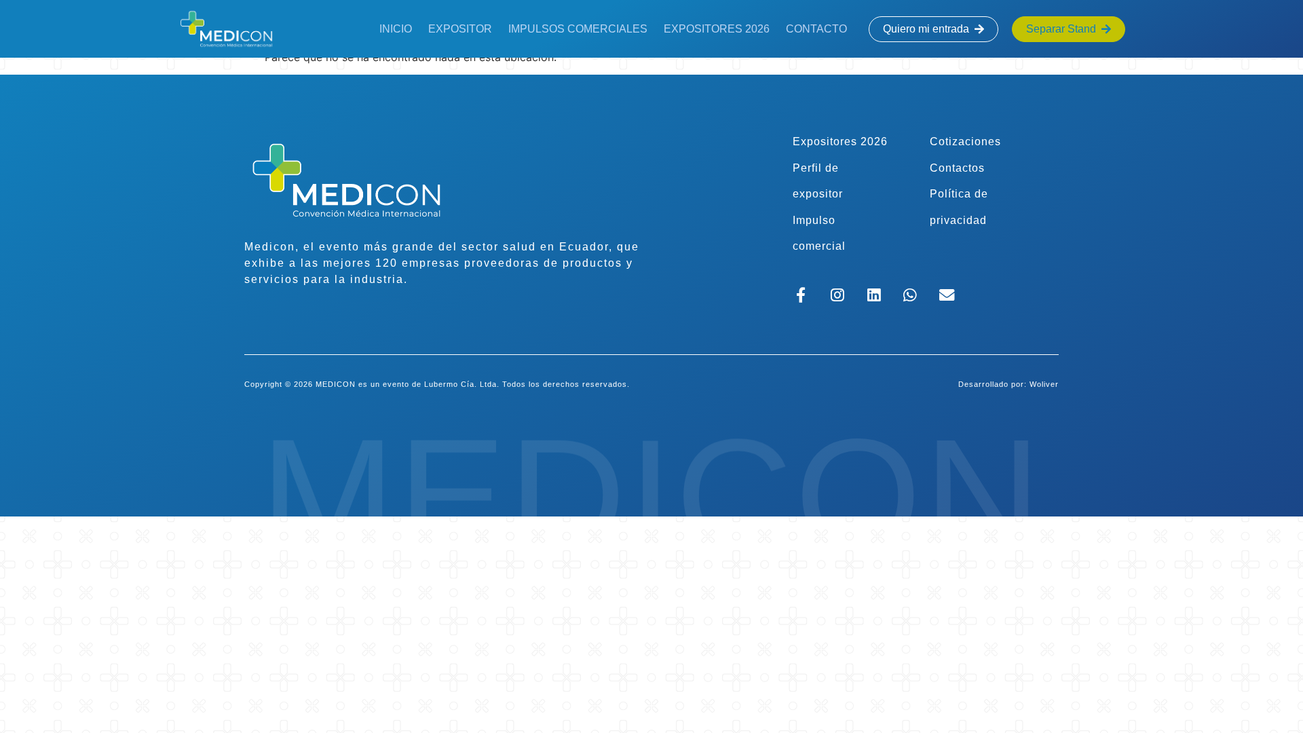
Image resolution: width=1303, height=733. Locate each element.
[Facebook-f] (801, 295)
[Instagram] (837, 295)
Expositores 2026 (717, 29)
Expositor (460, 29)
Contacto (816, 29)
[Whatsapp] (910, 295)
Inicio (395, 29)
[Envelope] (947, 295)
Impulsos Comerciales (577, 29)
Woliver (1044, 384)
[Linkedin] (873, 295)
